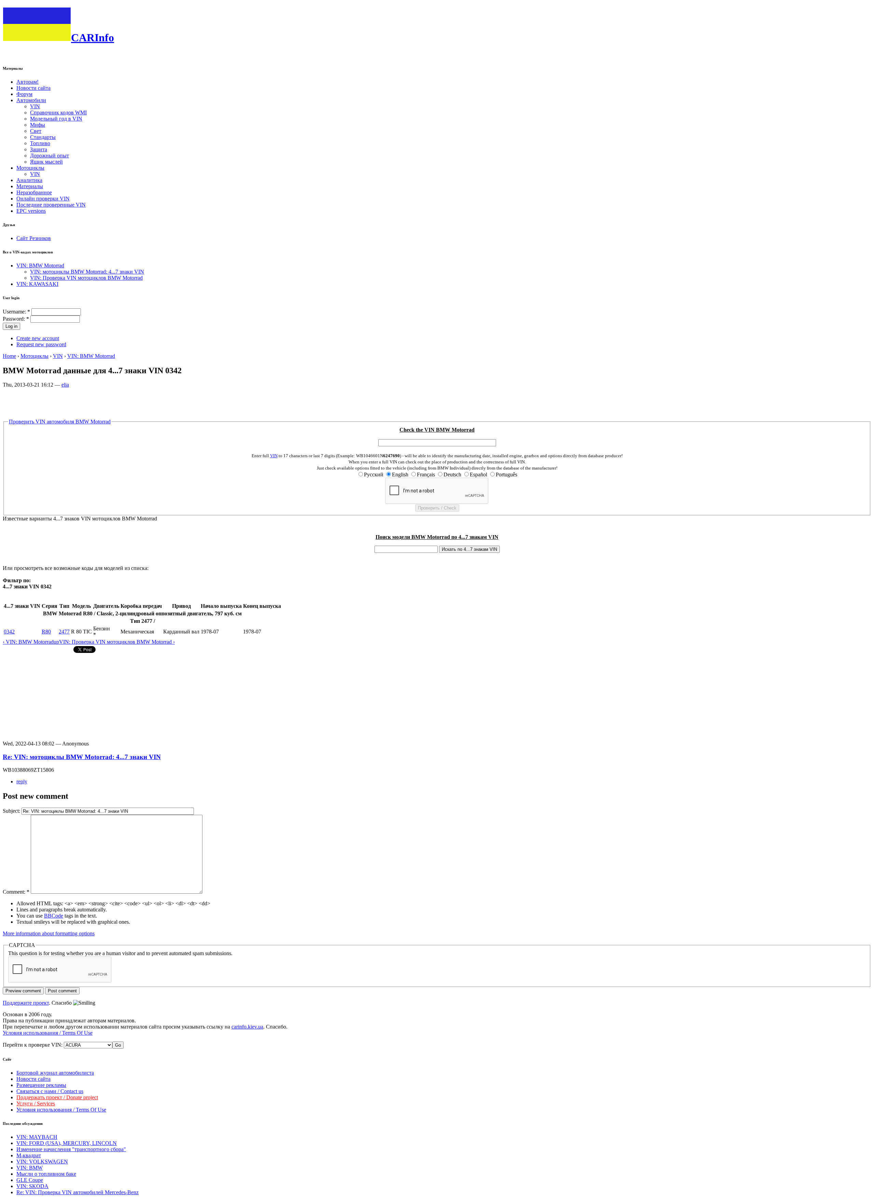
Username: (16, 312)
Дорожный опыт (49, 155)
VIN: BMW (29, 1168)
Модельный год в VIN (56, 119)
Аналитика (29, 180)
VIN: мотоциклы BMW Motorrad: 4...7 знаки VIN (87, 272)
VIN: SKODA (32, 1186)
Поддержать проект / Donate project (57, 1097)
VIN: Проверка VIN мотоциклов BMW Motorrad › (117, 642)
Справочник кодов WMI (58, 112)
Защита (38, 149)
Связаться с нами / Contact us (49, 1091)
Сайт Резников (33, 238)
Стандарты (43, 137)
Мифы (37, 125)
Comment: (16, 892)
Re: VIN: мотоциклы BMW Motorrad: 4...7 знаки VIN (82, 756)
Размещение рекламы (41, 1085)
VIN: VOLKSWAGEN (42, 1161)
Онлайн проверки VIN (43, 198)
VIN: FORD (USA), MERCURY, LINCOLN (66, 1143)
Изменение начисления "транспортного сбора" (71, 1149)
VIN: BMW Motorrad (40, 265)
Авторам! (27, 82)
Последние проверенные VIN (51, 205)
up (56, 642)
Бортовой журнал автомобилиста (55, 1073)
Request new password (41, 344)
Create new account (37, 338)
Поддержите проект (26, 1003)
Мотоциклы (30, 168)
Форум (24, 94)
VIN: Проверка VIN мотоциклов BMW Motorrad (86, 278)
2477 (64, 631)
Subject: (12, 811)
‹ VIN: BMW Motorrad (28, 642)
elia (65, 385)
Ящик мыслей (46, 162)
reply (21, 781)
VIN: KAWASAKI (37, 284)
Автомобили (31, 100)
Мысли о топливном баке (46, 1174)
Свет (35, 131)
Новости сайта (33, 88)
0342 (9, 631)
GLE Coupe (29, 1180)
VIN (35, 106)
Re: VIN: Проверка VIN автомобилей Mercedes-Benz (77, 1192)
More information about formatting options (49, 933)
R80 (46, 631)
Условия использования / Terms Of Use (48, 1033)
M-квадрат (28, 1155)
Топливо (40, 143)
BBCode (53, 916)
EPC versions (31, 211)
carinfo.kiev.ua (247, 1027)
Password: (16, 319)
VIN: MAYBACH (36, 1137)
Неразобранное (34, 192)
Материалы (29, 186)
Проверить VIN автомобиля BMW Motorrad (60, 421)
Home (9, 356)
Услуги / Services (35, 1103)
